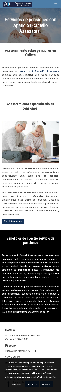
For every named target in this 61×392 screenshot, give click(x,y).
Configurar (15, 384)
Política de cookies (47, 377)
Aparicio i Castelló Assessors (39, 71)
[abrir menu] (55, 4)
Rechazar (32, 384)
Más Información (13, 221)
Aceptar (46, 384)
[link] (17, 4)
